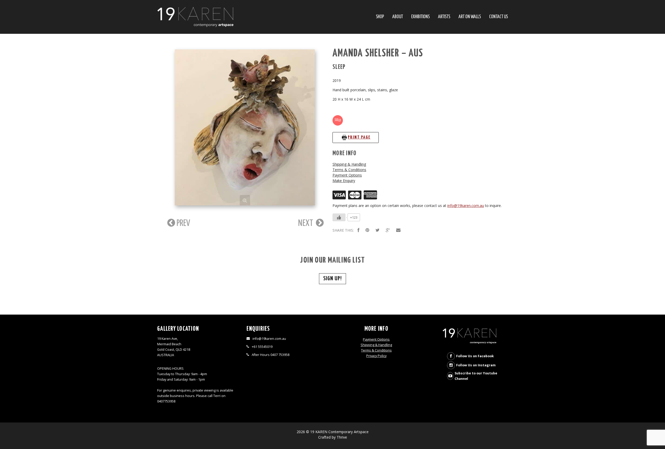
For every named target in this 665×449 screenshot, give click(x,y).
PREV (182, 223)
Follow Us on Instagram (476, 365)
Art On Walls (469, 17)
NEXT (306, 223)
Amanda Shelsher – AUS (377, 53)
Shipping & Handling (349, 164)
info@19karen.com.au (465, 205)
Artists (444, 17)
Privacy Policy (376, 356)
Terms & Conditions (349, 169)
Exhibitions (420, 17)
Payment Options (347, 175)
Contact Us (498, 17)
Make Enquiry (343, 180)
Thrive (342, 437)
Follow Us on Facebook (475, 356)
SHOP (380, 17)
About (397, 17)
